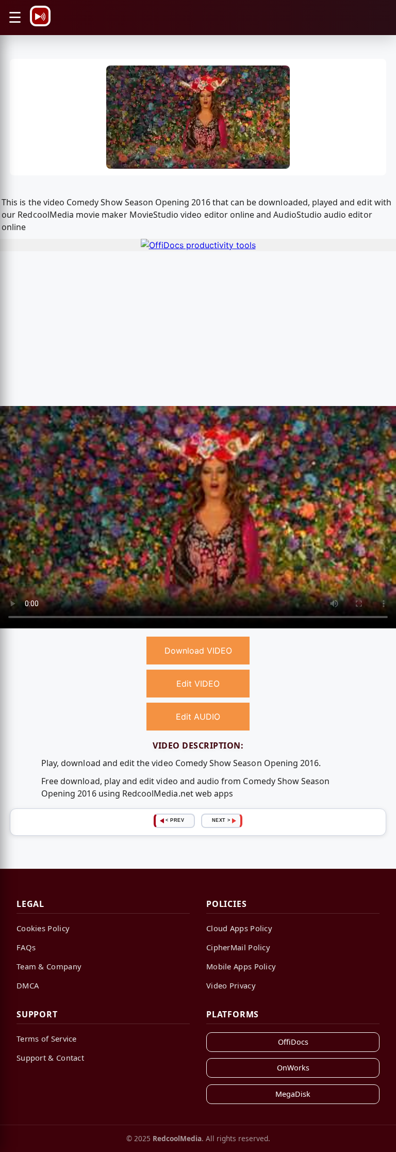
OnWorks (293, 1068)
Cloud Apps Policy (239, 928)
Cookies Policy (43, 928)
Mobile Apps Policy (241, 966)
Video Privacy (231, 985)
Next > (221, 820)
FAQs (26, 947)
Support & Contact (50, 1057)
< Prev (175, 820)
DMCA (27, 985)
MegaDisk (292, 1094)
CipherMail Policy (238, 947)
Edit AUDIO (198, 716)
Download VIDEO (198, 650)
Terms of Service (46, 1038)
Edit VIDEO (198, 683)
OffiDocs (293, 1042)
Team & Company (48, 966)
